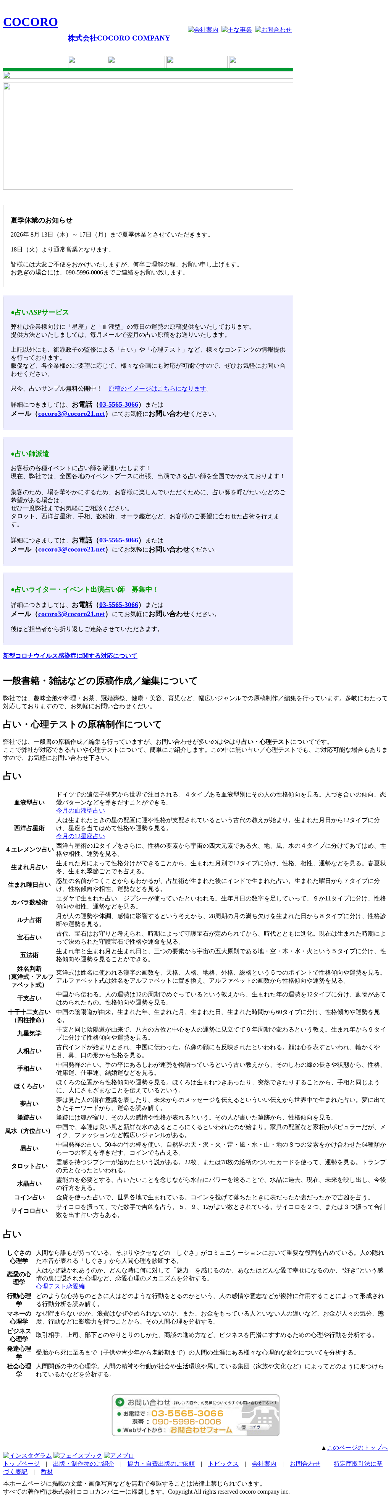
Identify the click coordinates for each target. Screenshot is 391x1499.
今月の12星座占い (80, 836)
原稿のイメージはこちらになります (157, 388)
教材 (47, 1471)
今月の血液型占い (80, 810)
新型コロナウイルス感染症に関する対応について (70, 655)
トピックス (223, 1463)
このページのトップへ (357, 1447)
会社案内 (264, 1463)
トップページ (21, 1463)
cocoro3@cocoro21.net (71, 413)
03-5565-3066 (118, 404)
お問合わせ (305, 1463)
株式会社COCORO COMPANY (119, 38)
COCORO (30, 22)
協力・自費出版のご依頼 (161, 1463)
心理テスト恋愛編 (60, 1286)
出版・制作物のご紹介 (83, 1463)
